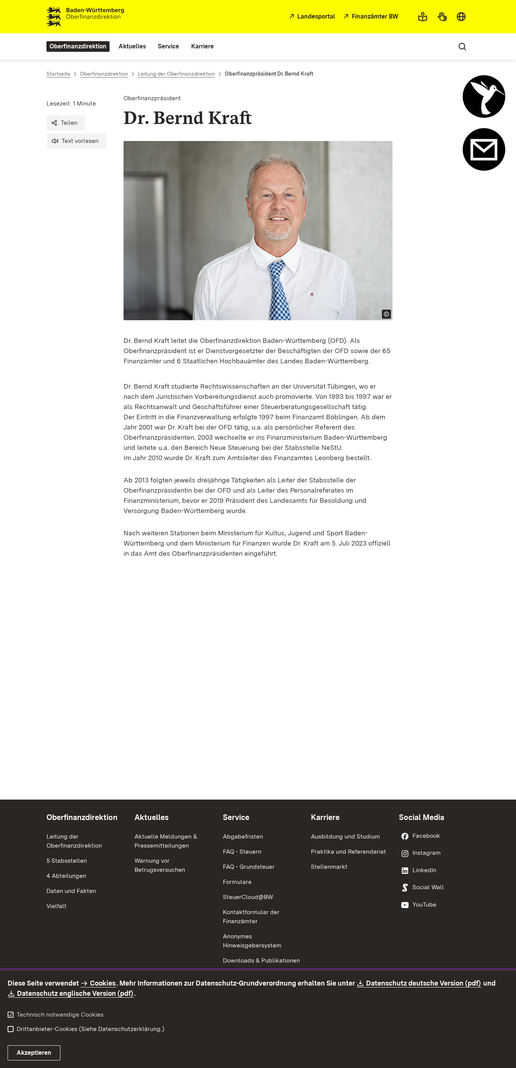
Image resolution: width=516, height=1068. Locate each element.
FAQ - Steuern (242, 851)
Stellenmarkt (329, 866)
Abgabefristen (243, 836)
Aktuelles (151, 817)
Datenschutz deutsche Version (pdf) (424, 983)
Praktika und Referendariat (348, 851)
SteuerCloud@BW (248, 897)
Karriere (325, 817)
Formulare (237, 881)
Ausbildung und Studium (345, 836)
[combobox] (461, 16)
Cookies (103, 983)
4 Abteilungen (66, 875)
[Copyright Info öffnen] (386, 314)
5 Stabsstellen (66, 860)
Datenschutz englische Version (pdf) (75, 993)
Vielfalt (56, 906)
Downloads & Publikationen (261, 960)
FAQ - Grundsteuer (249, 866)
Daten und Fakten (71, 890)
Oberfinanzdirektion (81, 817)
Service (236, 817)
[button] (65, 122)
